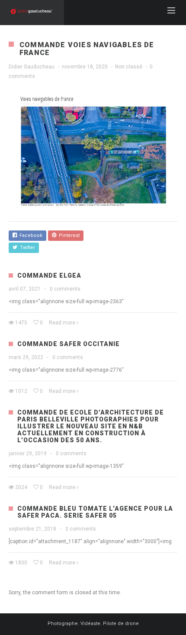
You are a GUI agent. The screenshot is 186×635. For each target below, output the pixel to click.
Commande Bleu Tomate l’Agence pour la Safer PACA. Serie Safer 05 (95, 512)
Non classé (128, 67)
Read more (62, 323)
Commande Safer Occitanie (68, 343)
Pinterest (68, 235)
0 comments (65, 289)
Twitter (26, 247)
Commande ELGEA (49, 275)
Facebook (29, 235)
